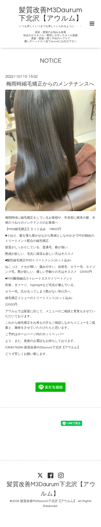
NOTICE (50, 61)
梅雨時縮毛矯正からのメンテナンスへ (50, 84)
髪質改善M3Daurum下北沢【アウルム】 (51, 489)
